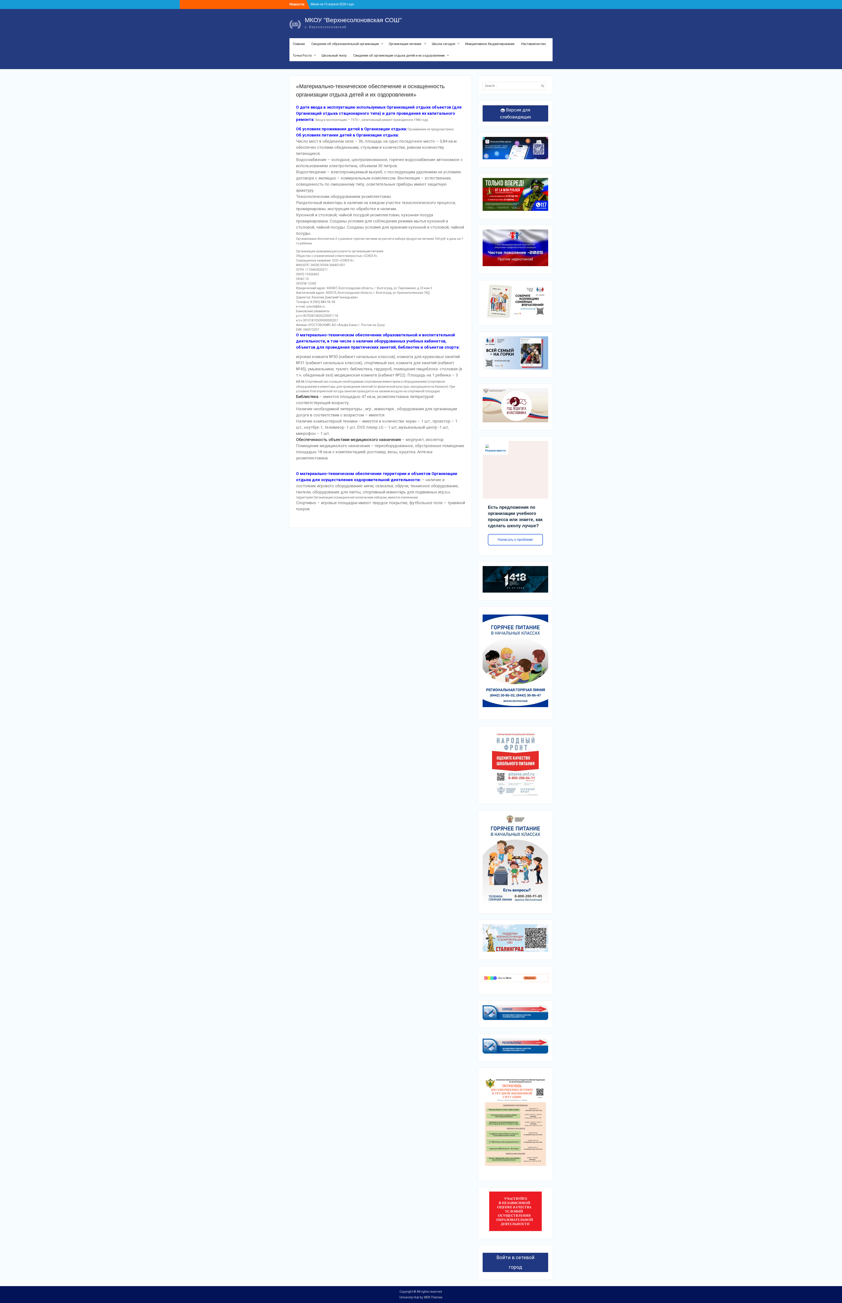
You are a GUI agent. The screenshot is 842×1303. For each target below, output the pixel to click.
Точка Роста (302, 55)
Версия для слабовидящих (515, 113)
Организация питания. (405, 44)
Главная (299, 44)
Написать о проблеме (515, 539)
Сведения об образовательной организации (345, 44)
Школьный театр (334, 55)
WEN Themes (433, 1297)
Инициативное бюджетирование (490, 44)
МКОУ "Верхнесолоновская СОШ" (353, 20)
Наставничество (533, 44)
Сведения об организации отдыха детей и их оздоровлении (399, 55)
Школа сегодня (443, 44)
